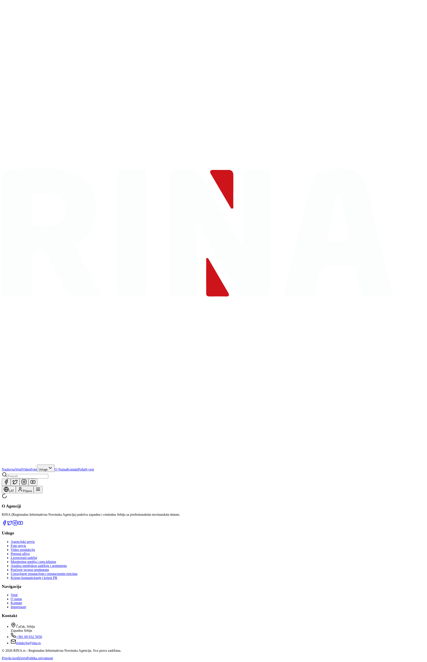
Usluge (43, 469)
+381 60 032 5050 (29, 637)
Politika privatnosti (40, 658)
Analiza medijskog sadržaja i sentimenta (39, 566)
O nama (16, 599)
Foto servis (18, 546)
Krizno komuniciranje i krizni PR (34, 578)
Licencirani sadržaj (24, 558)
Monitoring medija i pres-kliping (33, 562)
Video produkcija (23, 550)
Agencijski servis (23, 542)
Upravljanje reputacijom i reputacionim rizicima (44, 574)
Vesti (18, 469)
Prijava (27, 491)
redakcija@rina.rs (28, 643)
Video (26, 469)
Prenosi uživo (20, 554)
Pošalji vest (86, 469)
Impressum (18, 607)
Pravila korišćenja (14, 658)
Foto (33, 469)
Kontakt (72, 469)
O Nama (61, 469)
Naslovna (8, 469)
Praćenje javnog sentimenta (30, 570)
